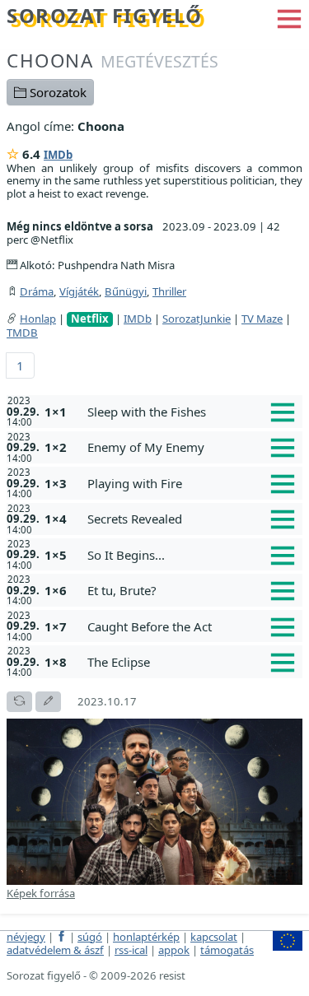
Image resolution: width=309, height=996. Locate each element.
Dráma (37, 291)
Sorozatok (56, 92)
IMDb (58, 154)
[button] (289, 17)
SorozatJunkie (196, 318)
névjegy (26, 936)
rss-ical (131, 949)
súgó (89, 936)
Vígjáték (79, 291)
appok (174, 949)
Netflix (90, 319)
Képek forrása (41, 893)
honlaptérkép (146, 936)
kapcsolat (213, 936)
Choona (112, 60)
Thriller (169, 291)
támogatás (227, 949)
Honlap (38, 318)
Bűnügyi (126, 291)
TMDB (22, 332)
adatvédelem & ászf (55, 949)
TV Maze (262, 318)
